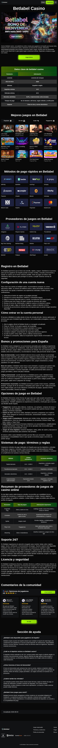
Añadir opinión (48, 592)
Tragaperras (49, 120)
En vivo (21, 120)
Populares (6, 120)
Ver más (29, 621)
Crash (35, 120)
